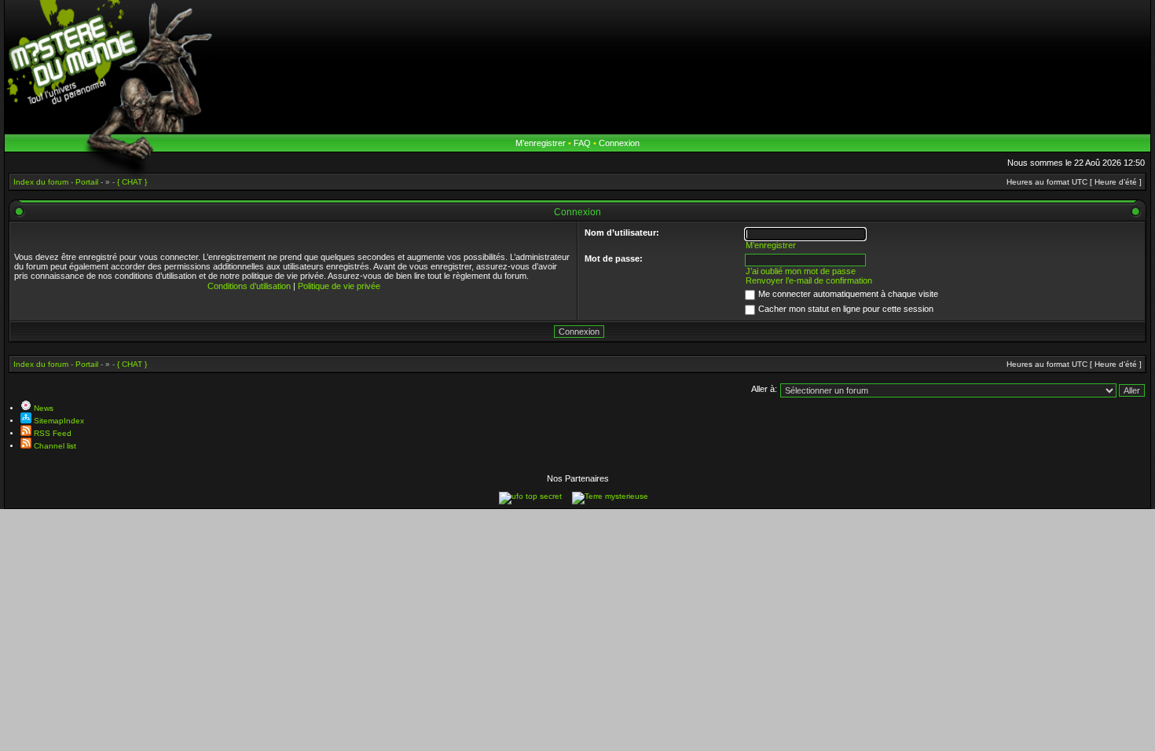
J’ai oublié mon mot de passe (801, 271)
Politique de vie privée (339, 286)
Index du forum (40, 364)
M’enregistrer (540, 143)
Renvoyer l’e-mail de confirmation (809, 280)
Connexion (619, 143)
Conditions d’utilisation (249, 286)
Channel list (53, 445)
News (42, 408)
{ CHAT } (132, 364)
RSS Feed (51, 433)
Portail (86, 364)
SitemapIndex (57, 420)
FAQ (582, 143)
